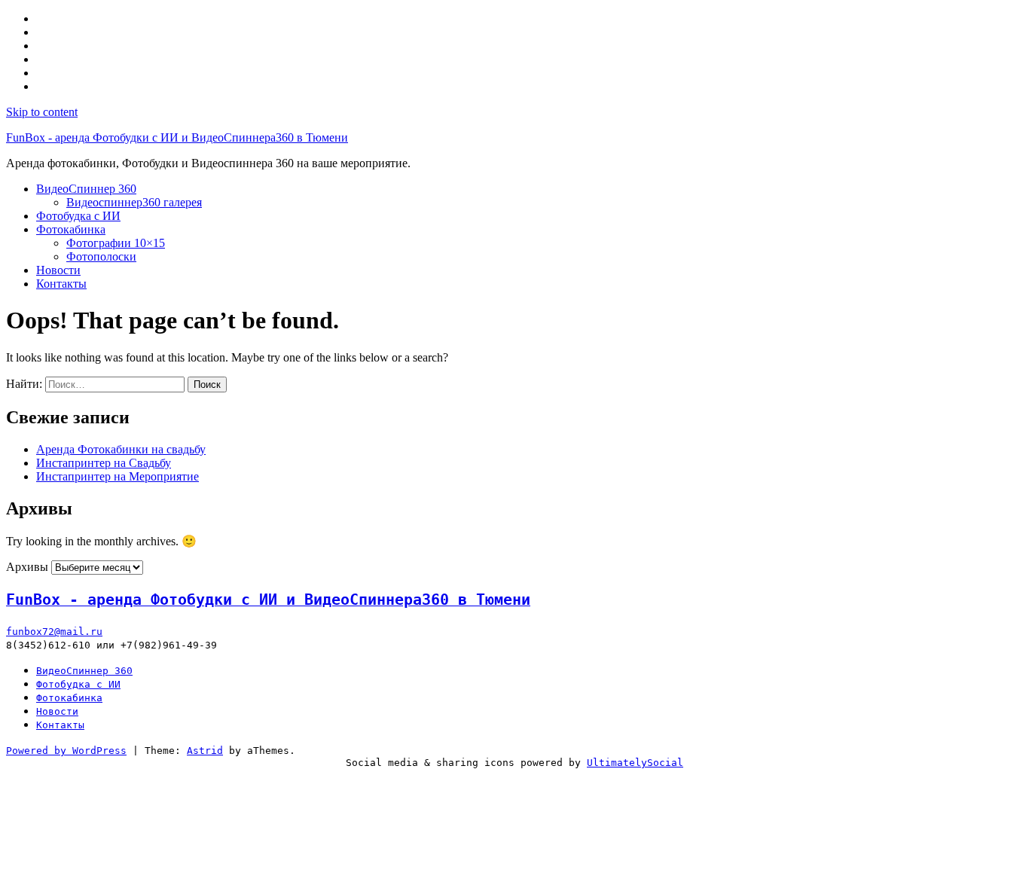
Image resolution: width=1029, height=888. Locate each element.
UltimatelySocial (635, 762)
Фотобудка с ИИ (78, 215)
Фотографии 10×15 (115, 242)
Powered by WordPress (66, 750)
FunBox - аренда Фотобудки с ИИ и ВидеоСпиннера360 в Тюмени (177, 137)
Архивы (27, 566)
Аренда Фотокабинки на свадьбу (121, 449)
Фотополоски (101, 256)
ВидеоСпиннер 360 (86, 188)
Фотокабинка (70, 229)
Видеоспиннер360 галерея (134, 202)
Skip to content (42, 111)
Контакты (61, 283)
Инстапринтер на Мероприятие (117, 476)
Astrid (205, 750)
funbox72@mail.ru (54, 631)
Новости (58, 270)
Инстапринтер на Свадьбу (103, 462)
